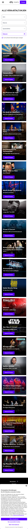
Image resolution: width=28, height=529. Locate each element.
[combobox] (14, 17)
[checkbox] (2, 37)
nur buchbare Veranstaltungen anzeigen (13, 37)
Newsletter (13, 481)
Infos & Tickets (9, 59)
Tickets (23, 2)
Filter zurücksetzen (13, 41)
